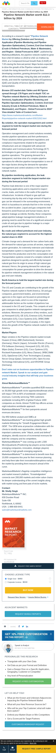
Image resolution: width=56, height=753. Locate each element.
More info (33, 743)
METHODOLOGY (31, 26)
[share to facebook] (19, 626)
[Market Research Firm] (7, 3)
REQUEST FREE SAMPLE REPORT (30, 566)
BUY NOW (28, 590)
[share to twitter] (23, 626)
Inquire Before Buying (37, 597)
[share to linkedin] (27, 626)
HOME (5, 9)
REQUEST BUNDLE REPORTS (28, 614)
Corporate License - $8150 (17, 582)
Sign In (42, 3)
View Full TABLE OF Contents (13, 27)
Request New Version (17, 597)
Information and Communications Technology (30, 9)
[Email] (5, 626)
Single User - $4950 (15, 579)
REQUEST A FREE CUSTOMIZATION (28, 681)
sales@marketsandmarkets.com (17, 510)
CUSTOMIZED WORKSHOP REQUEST (28, 724)
